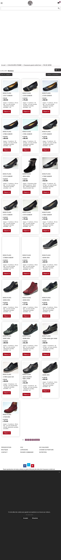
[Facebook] (24, 465)
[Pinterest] (32, 465)
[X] (28, 464)
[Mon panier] (58, 3)
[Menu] (2, 3)
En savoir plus (29, 514)
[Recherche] (58, 8)
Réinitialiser (11, 70)
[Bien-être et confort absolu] (30, 3)
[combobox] (6, 74)
